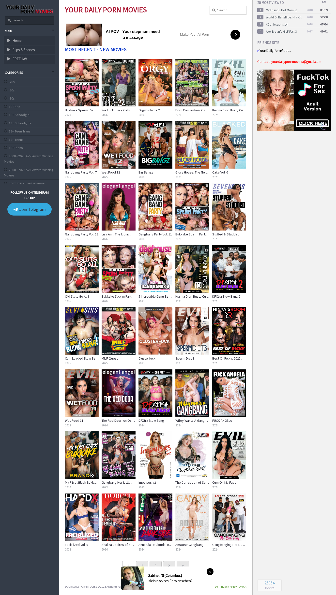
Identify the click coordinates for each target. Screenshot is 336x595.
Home (17, 40)
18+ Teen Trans (20, 131)
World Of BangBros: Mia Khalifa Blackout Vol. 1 (285, 17)
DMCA (242, 586)
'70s (12, 82)
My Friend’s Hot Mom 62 (281, 10)
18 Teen (14, 106)
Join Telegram (32, 209)
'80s (12, 90)
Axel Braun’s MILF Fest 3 (281, 31)
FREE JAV (19, 59)
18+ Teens (16, 139)
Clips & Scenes (23, 49)
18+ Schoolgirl (19, 115)
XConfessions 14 (276, 24)
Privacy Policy (228, 586)
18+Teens (16, 147)
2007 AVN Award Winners (27, 183)
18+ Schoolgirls (20, 123)
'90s (12, 98)
